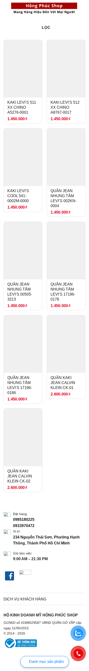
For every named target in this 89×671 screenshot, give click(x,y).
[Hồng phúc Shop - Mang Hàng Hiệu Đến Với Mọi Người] (44, 8)
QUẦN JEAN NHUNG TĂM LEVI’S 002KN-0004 (63, 198)
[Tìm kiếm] (6, 8)
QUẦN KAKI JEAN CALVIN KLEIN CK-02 (19, 476)
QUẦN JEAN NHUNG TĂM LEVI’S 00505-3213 (19, 291)
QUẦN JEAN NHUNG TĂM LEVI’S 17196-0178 (63, 291)
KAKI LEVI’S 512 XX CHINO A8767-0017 (65, 107)
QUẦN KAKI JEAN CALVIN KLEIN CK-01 (63, 383)
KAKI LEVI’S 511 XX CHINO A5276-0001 (21, 107)
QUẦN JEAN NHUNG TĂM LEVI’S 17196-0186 (19, 385)
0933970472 (24, 526)
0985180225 (24, 519)
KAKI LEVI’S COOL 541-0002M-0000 (18, 196)
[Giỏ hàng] (83, 8)
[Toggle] (79, 599)
